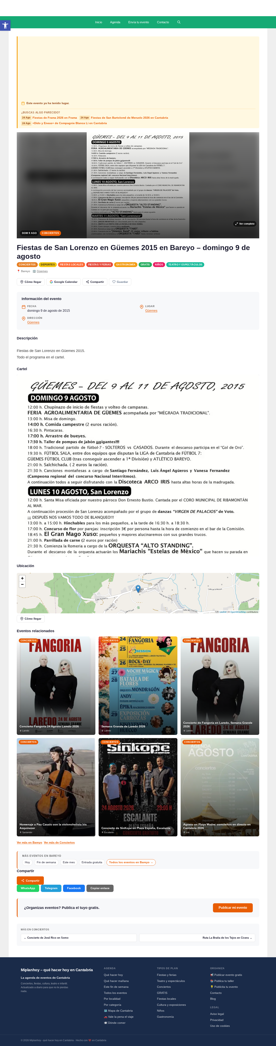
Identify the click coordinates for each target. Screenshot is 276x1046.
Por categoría (112, 1004)
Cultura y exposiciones (171, 1004)
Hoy (27, 862)
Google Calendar (65, 281)
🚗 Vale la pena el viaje (119, 1016)
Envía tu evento (138, 22)
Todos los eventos (115, 992)
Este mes (69, 862)
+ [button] (22, 578)
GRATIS (145, 264)
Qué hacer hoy (113, 974)
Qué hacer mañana (116, 981)
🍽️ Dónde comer (114, 1022)
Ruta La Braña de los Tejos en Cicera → (227, 937)
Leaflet (223, 611)
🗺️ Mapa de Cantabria (118, 1010)
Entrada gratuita (92, 862)
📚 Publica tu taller (222, 981)
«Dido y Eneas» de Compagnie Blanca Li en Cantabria (64, 123)
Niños (159, 264)
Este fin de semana (116, 986)
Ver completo (246, 223)
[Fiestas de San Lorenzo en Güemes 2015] (138, 466)
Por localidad (112, 998)
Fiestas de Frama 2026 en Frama (49, 117)
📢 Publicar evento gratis (226, 974)
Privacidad (216, 1020)
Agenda (115, 22)
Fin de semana (46, 862)
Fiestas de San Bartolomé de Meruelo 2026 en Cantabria (124, 117)
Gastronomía (125, 264)
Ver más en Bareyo (29, 842)
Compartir (97, 281)
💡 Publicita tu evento (224, 986)
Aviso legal (217, 1013)
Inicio (98, 22)
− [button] (22, 584)
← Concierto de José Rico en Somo (46, 937)
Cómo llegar (33, 281)
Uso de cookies (220, 1025)
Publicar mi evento (233, 907)
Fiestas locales (71, 264)
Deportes (48, 264)
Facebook (74, 888)
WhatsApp (28, 888)
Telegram (51, 888)
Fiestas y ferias (99, 264)
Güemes (42, 271)
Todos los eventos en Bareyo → (131, 862)
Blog (213, 998)
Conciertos (50, 233)
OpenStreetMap (238, 611)
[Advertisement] (138, 69)
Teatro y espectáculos (185, 264)
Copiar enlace (100, 888)
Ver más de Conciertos (59, 842)
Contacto (163, 22)
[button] (5, 25)
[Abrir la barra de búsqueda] (179, 22)
